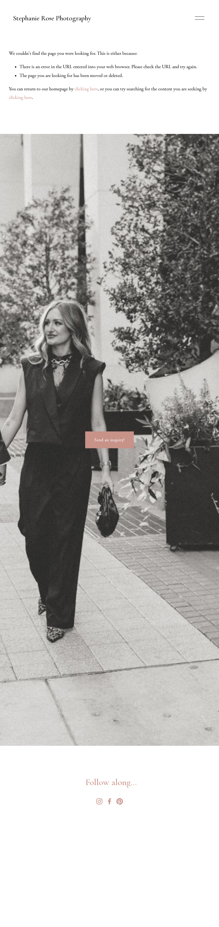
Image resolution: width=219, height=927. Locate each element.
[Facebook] (109, 801)
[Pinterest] (119, 801)
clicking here (86, 89)
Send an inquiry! (109, 440)
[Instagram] (99, 801)
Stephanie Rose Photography (52, 18)
